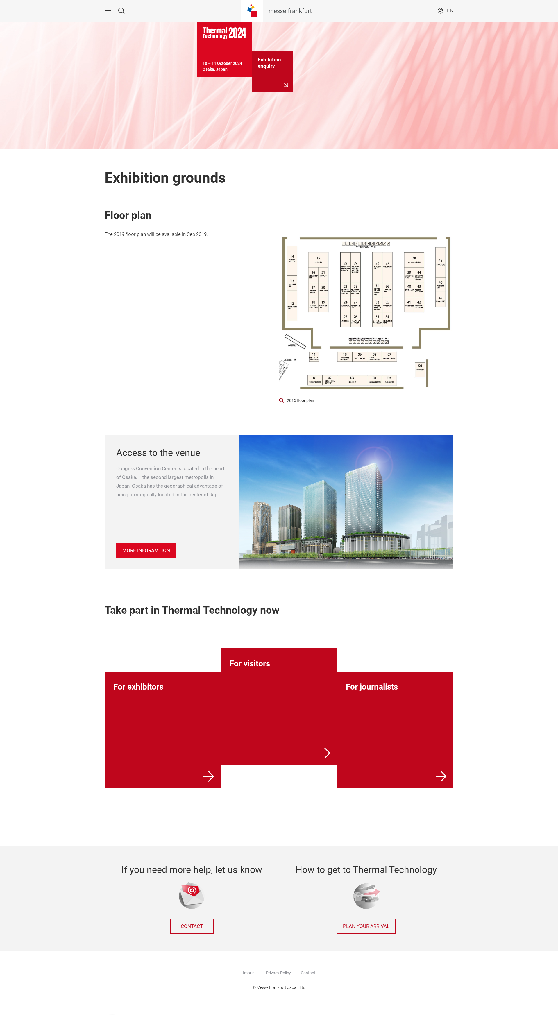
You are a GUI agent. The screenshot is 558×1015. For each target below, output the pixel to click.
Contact (192, 926)
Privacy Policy (278, 973)
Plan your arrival (366, 926)
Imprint (249, 973)
